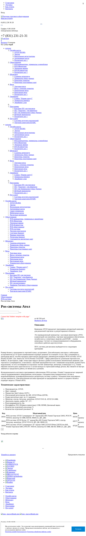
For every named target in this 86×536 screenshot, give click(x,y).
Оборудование (10, 498)
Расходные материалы (18, 215)
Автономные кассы (21, 58)
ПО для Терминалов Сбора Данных (28, 113)
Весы (7, 502)
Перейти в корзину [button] (8, 455)
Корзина (4, 42)
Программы (9, 506)
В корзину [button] (81, 417)
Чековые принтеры (17, 235)
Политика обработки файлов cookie (39, 532)
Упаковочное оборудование (20, 263)
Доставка (8, 5)
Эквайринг (9, 504)
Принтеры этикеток (22, 80)
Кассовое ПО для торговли (24, 108)
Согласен (78, 529)
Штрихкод (9, 500)
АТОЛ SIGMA (19, 52)
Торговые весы (20, 86)
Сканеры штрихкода (22, 76)
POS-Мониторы (20, 66)
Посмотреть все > (21, 60)
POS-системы (15, 229)
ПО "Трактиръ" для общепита (25, 111)
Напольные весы (20, 92)
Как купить (9, 7)
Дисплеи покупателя (18, 231)
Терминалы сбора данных (24, 78)
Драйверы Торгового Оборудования (24, 285)
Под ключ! (9, 508)
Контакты (9, 9)
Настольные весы (16, 261)
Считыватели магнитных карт (21, 239)
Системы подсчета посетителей (26, 121)
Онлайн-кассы (10, 496)
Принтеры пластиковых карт (25, 82)
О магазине (9, 3)
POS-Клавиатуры (21, 70)
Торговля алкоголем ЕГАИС (25, 123)
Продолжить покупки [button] (76, 455)
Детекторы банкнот (17, 237)
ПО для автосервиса (17, 283)
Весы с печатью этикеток (24, 88)
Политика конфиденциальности (16, 532)
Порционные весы (21, 90)
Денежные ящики (21, 68)
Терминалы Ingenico (22, 100)
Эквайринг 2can (20, 102)
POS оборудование (17, 227)
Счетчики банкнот (17, 233)
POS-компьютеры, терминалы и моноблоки (31, 64)
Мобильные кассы (17, 213)
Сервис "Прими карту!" (23, 98)
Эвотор (17, 54)
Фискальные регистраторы (24, 56)
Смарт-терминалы (17, 211)
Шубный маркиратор (22, 115)
